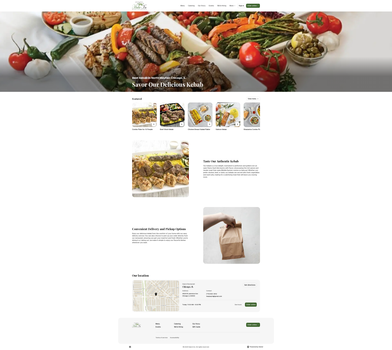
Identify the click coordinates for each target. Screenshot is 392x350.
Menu (182, 6)
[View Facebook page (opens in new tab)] (130, 347)
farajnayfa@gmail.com (214, 296)
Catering (191, 6)
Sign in (241, 6)
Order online (250, 304)
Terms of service (162, 338)
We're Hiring (221, 6)
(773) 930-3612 (211, 294)
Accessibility (174, 338)
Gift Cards (196, 327)
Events (211, 6)
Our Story (201, 6)
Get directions (249, 285)
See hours (238, 305)
